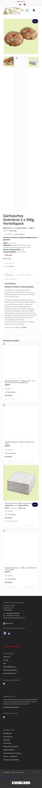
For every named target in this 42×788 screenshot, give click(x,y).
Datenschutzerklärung (10, 670)
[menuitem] (21, 1)
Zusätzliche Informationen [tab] (24, 275)
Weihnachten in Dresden (10, 746)
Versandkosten (20, 234)
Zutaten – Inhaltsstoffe (10, 756)
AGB (4, 663)
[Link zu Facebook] (34, 772)
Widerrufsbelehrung (9, 667)
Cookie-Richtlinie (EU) (9, 673)
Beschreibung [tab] (9, 275)
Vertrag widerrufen (7, 778)
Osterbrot (11, 266)
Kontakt (5, 660)
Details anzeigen (29, 461)
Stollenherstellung (8, 750)
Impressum (6, 657)
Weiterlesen (13, 461)
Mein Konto (22, 1)
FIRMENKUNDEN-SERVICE (11, 707)
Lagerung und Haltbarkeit (11, 760)
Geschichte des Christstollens (12, 753)
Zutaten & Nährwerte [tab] (11, 279)
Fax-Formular (7, 743)
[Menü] (26, 10)
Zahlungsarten (7, 733)
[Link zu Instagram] (37, 772)
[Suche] (21, 10)
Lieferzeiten (6, 740)
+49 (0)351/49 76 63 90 (12, 613)
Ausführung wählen (11, 399)
